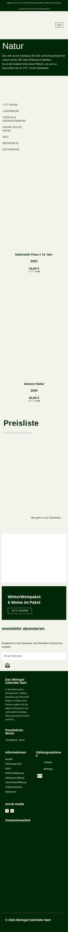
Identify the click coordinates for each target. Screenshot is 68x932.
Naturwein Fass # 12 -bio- (34, 254)
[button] (5, 558)
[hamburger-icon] (59, 25)
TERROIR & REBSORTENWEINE (14, 119)
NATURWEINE (11, 149)
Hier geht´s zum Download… (47, 517)
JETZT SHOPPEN (20, 611)
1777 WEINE (10, 104)
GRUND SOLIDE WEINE (12, 128)
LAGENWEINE (11, 111)
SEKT (6, 136)
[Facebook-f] (7, 811)
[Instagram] (12, 811)
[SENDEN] (8, 665)
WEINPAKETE (11, 143)
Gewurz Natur (34, 384)
